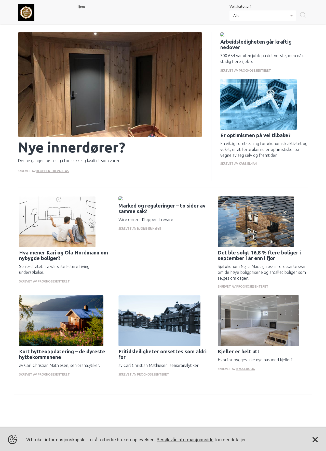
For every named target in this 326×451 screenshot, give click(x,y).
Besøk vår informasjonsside (185, 439)
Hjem (81, 6)
